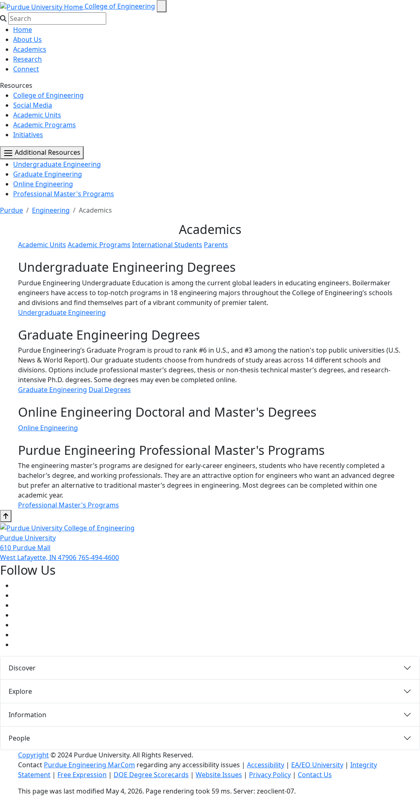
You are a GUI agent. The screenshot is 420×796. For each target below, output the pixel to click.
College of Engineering (119, 6)
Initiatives (28, 134)
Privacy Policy (270, 774)
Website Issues (219, 774)
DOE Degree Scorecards (151, 774)
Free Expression (82, 774)
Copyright (33, 754)
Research (27, 59)
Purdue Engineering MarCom (89, 764)
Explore (20, 691)
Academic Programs (44, 124)
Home (22, 29)
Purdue (11, 210)
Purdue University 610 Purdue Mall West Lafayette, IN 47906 (39, 547)
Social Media (32, 105)
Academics (29, 49)
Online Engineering (43, 183)
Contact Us (315, 774)
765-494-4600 (98, 557)
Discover (22, 667)
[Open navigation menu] (162, 6)
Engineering (51, 210)
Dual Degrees (110, 389)
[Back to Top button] (5, 516)
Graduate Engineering (47, 174)
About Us (27, 39)
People (19, 738)
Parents (216, 244)
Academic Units (37, 114)
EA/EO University (317, 764)
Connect (26, 68)
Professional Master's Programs (63, 193)
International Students (167, 244)
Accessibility (265, 764)
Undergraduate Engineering (57, 164)
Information (27, 714)
